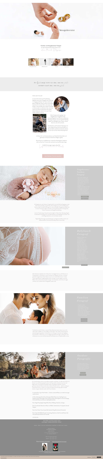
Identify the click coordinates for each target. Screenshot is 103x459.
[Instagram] (56, 438)
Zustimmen (99, 457)
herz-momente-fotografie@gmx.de (52, 432)
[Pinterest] (53, 438)
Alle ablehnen (94, 457)
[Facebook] (51, 438)
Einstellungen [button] (89, 457)
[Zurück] (3, 21)
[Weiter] (99, 21)
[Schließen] (102, 457)
